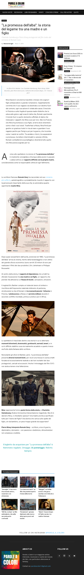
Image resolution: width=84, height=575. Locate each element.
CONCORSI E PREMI (52, 12)
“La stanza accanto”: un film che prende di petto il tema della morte (28, 492)
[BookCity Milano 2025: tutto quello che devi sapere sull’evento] (60, 103)
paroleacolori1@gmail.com (41, 566)
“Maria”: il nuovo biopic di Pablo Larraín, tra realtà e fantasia (45, 514)
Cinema (4, 20)
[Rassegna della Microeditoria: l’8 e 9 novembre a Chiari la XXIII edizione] (60, 89)
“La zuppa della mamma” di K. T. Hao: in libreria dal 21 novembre (72, 77)
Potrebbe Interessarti (10, 472)
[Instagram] (64, 555)
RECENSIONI (18, 12)
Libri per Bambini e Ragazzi (72, 82)
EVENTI (41, 12)
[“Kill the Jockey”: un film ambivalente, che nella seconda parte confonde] (10, 504)
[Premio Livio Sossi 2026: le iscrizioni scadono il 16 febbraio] (60, 55)
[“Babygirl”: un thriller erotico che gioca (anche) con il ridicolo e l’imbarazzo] (46, 482)
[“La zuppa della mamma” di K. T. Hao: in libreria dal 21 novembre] (60, 77)
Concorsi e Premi (69, 61)
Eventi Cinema (6, 486)
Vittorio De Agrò (8, 43)
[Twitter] (69, 556)
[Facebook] (59, 556)
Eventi (66, 97)
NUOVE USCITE (7, 12)
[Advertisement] (56, 5)
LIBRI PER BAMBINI (30, 12)
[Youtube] (74, 556)
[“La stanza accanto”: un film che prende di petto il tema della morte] (28, 482)
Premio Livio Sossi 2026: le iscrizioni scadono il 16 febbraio (73, 56)
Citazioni (67, 71)
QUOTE (76, 12)
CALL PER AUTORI (66, 12)
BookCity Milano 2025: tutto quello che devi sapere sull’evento (71, 104)
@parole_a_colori (55, 533)
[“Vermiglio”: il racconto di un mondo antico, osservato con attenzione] (10, 482)
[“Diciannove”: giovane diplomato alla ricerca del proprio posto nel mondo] (28, 504)
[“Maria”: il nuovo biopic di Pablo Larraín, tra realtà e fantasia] (46, 504)
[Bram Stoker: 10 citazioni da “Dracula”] (60, 68)
